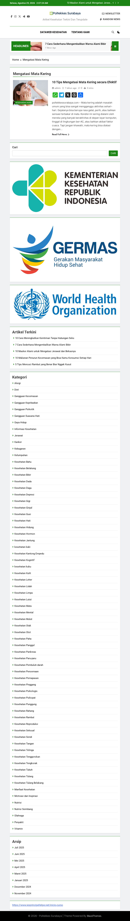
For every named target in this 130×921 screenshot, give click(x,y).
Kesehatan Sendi (23, 737)
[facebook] (11, 17)
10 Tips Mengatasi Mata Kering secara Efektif (84, 82)
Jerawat (18, 435)
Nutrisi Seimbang (23, 809)
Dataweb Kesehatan (53, 32)
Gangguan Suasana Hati (27, 416)
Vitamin (18, 828)
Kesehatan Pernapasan (26, 678)
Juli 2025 (19, 847)
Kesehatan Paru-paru (25, 658)
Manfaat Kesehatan (24, 789)
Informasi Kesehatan (25, 429)
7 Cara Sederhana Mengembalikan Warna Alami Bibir (68, 43)
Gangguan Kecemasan (26, 396)
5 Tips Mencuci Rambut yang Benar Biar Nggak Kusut (43, 364)
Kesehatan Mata (24, 102)
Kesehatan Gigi (22, 501)
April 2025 (19, 867)
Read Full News (59, 134)
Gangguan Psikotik (24, 409)
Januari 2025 (21, 880)
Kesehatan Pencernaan (26, 671)
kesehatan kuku (22, 566)
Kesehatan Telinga (24, 750)
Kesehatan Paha (22, 638)
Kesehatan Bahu (22, 461)
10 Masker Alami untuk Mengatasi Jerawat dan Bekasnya (89, 3)
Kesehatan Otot (22, 632)
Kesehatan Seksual (24, 730)
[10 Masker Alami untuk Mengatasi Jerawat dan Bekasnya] (109, 48)
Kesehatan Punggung (25, 704)
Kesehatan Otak (22, 625)
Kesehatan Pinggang (25, 684)
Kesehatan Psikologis (25, 691)
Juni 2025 (19, 854)
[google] (24, 17)
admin (58, 88)
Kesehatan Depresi (24, 494)
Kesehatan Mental (23, 612)
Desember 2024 (22, 886)
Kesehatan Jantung (24, 540)
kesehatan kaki (22, 547)
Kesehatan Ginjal (23, 507)
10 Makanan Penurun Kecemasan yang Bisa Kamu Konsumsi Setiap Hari (53, 357)
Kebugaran (20, 448)
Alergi (17, 383)
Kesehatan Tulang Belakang (28, 782)
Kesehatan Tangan (24, 743)
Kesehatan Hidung (24, 527)
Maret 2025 (20, 873)
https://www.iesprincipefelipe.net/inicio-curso (37, 905)
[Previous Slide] (113, 3)
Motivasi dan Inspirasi (26, 796)
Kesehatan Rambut (24, 717)
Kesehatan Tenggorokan (27, 756)
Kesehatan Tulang (23, 776)
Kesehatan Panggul (24, 645)
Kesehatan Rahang (24, 710)
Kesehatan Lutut (23, 599)
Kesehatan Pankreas (25, 651)
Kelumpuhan (20, 455)
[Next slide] (118, 3)
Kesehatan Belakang (25, 468)
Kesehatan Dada (23, 481)
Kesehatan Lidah (23, 586)
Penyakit (18, 822)
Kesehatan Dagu (23, 488)
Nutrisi (18, 802)
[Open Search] (113, 32)
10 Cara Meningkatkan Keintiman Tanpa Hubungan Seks (44, 338)
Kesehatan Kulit (22, 573)
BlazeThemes (94, 916)
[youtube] (28, 17)
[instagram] (15, 17)
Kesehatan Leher (23, 579)
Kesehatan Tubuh (23, 769)
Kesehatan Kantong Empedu (29, 553)
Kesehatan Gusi (22, 514)
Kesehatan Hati (22, 520)
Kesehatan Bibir (22, 474)
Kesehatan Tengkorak (25, 763)
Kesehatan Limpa (23, 592)
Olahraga (19, 815)
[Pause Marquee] (115, 46)
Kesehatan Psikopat (25, 697)
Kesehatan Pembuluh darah (28, 665)
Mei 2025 (19, 860)
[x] (19, 17)
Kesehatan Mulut (23, 619)
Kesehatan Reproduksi (26, 724)
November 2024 (22, 893)
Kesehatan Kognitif (24, 560)
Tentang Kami (80, 32)
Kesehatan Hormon (24, 533)
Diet (16, 389)
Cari (15, 147)
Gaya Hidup (20, 422)
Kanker (18, 442)
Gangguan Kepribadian (26, 402)
